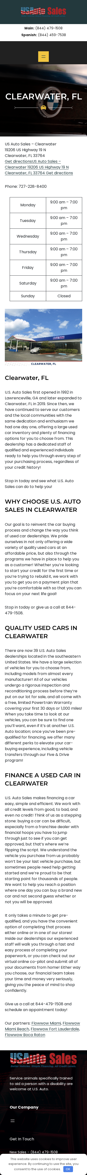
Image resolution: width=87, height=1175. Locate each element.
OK (68, 1169)
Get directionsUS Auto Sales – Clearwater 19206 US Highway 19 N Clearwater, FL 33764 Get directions (39, 167)
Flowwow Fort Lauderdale (55, 1029)
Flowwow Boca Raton (25, 1035)
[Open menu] (43, 56)
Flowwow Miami (46, 1023)
